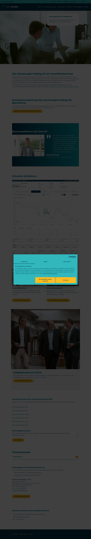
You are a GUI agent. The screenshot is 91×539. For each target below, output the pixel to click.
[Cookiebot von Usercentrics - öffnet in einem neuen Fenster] (69, 257)
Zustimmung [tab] (24, 261)
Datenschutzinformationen (50, 273)
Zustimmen (66, 280)
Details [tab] (45, 261)
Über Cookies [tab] (66, 261)
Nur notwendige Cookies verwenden (45, 280)
